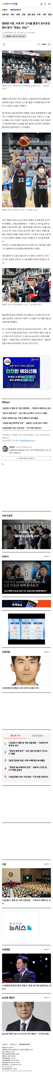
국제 (38, 14)
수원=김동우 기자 (10, 32)
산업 (23, 14)
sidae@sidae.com (27, 440)
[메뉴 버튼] (49, 4)
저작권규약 (13, 1044)
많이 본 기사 (15, 735)
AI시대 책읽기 (8, 997)
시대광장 (6, 949)
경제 (18, 14)
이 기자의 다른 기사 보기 (25, 458)
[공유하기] (41, 4)
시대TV (5, 556)
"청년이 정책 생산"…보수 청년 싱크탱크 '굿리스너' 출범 (24, 413)
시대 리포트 (7, 515)
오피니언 (5, 14)
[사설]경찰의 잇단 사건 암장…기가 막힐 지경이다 (21, 427)
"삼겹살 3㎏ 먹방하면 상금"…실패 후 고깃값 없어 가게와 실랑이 (26, 422)
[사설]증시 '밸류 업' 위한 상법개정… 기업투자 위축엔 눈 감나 (26, 408)
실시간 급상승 (37, 735)
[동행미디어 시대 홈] (9, 4)
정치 (12, 14)
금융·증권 (31, 14)
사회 (44, 14)
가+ (49, 44)
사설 (4, 864)
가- (38, 44)
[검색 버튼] (45, 3)
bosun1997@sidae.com (24, 447)
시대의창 (6, 651)
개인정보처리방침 (24, 1044)
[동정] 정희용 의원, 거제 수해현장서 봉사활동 (20, 418)
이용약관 (4, 1044)
